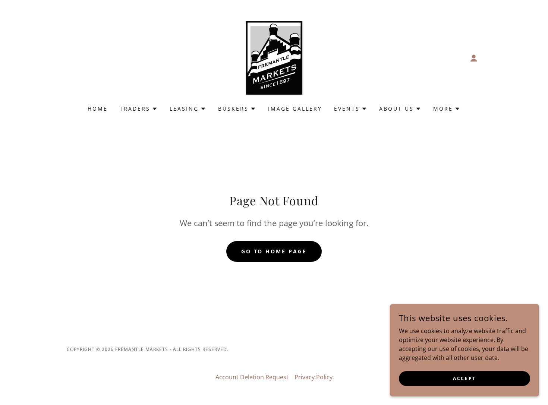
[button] (473, 58)
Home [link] (98, 108)
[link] (273, 57)
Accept (464, 378)
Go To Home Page (274, 251)
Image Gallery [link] (295, 108)
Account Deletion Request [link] (252, 377)
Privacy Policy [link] (314, 377)
